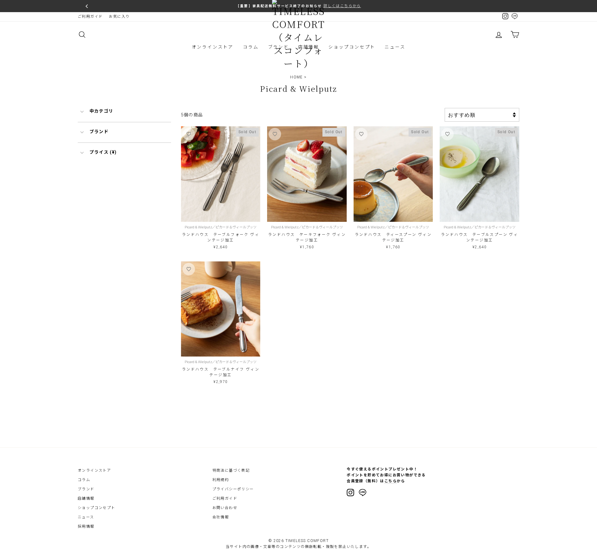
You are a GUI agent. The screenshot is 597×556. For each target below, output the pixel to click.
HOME (296, 77)
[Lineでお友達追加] (362, 493)
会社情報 (220, 517)
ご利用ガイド (90, 16)
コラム (250, 46)
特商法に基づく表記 (231, 470)
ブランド (86, 489)
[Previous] (87, 6)
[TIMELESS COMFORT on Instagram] (350, 492)
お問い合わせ (224, 508)
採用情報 (86, 526)
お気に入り (119, 16)
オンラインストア (213, 46)
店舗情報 (86, 498)
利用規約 (220, 480)
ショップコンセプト (351, 46)
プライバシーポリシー (233, 489)
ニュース (395, 46)
